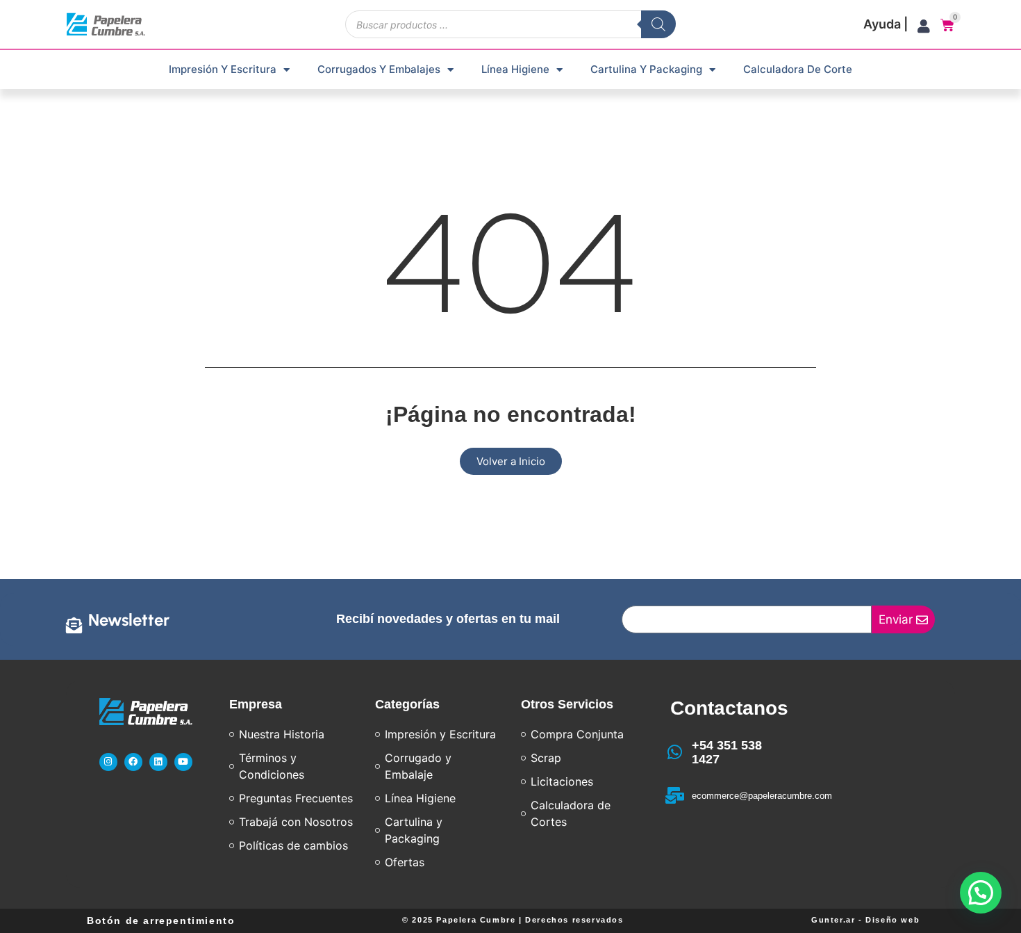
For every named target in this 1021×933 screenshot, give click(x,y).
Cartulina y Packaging (646, 69)
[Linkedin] (158, 762)
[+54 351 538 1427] (675, 752)
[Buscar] (658, 24)
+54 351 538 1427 (727, 752)
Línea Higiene (515, 69)
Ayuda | (885, 24)
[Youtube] (183, 762)
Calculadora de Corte (797, 69)
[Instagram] (108, 762)
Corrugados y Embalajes (378, 69)
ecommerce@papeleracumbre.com (762, 795)
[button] (981, 893)
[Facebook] (133, 762)
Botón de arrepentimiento (161, 920)
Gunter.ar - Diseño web (865, 920)
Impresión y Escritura (222, 69)
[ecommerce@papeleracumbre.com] (675, 795)
